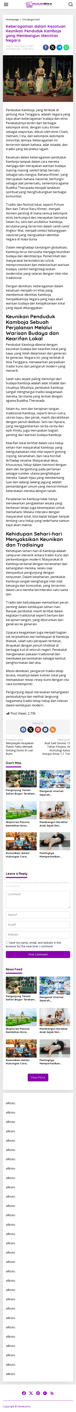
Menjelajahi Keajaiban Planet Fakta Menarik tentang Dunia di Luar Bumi (20, 747)
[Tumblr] (45, 730)
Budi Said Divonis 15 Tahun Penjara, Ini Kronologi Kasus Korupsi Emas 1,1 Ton (56, 747)
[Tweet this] (53, 47)
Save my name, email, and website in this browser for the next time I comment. (33, 944)
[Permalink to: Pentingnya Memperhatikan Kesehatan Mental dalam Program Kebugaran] (55, 841)
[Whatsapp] (66, 47)
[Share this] (46, 47)
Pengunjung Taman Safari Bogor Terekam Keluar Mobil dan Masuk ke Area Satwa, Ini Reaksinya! (20, 792)
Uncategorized (13, 48)
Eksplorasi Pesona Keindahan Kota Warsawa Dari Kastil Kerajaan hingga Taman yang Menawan (20, 823)
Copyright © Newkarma (17, 1406)
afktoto (10, 1103)
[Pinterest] (38, 730)
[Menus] (6, 4)
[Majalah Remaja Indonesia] (38, 4)
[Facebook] (23, 730)
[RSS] (53, 730)
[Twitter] (30, 730)
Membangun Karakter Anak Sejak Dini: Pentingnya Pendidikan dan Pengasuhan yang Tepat (54, 823)
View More (38, 1077)
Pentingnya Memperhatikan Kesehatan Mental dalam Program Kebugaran (51, 854)
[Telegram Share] (59, 47)
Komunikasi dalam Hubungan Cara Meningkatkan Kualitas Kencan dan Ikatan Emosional (20, 854)
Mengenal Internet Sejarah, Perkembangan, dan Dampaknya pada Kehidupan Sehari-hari (54, 792)
